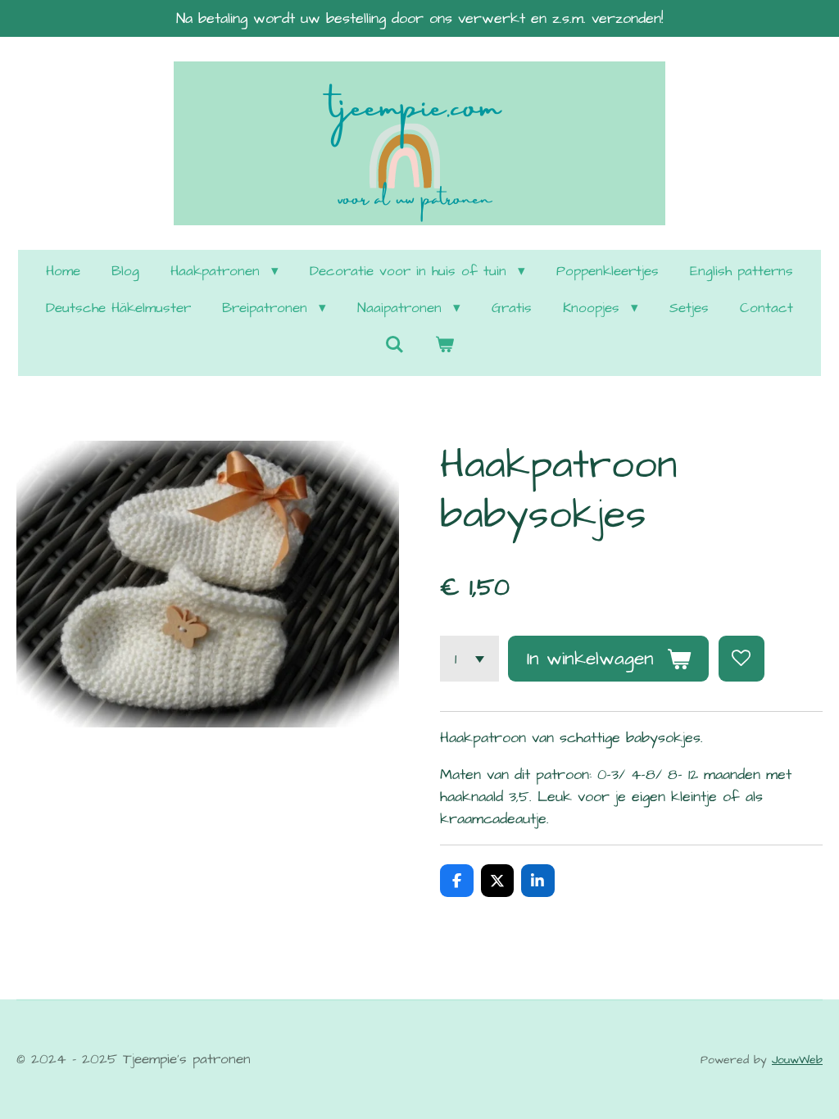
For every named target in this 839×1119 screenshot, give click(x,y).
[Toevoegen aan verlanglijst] (741, 659)
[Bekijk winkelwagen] (445, 346)
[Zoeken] (394, 346)
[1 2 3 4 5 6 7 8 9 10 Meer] (469, 659)
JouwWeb (797, 1060)
